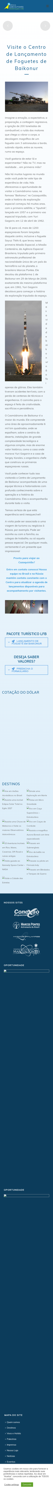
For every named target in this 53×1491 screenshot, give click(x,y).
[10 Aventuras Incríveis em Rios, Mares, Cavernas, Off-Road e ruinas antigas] (17, 848)
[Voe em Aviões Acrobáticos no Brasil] (17, 793)
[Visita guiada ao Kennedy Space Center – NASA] (17, 864)
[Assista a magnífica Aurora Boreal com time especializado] (42, 833)
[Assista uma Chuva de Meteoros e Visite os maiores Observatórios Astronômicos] (17, 826)
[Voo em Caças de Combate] (42, 823)
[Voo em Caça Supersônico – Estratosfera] (42, 812)
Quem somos (13, 1422)
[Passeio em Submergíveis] (42, 845)
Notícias (11, 1456)
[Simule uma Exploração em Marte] (42, 793)
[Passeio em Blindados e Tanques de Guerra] (42, 871)
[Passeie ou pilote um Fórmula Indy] (42, 862)
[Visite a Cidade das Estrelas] (17, 880)
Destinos (11, 1427)
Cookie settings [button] (11, 1484)
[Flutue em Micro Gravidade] (42, 801)
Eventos (11, 1461)
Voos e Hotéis (14, 1433)
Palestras (11, 1439)
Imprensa (11, 1444)
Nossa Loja (12, 1450)
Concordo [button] (27, 1484)
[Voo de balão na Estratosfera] (42, 853)
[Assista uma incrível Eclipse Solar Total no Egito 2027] (17, 803)
